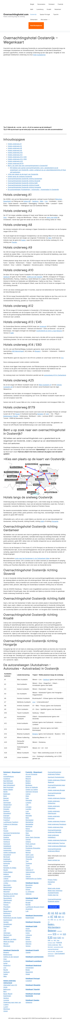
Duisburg (6, 811)
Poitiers (28, 850)
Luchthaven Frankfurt (10, 822)
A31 (60, 919)
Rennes (28, 852)
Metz (27, 818)
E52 (63, 938)
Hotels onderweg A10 (15, 152)
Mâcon (28, 813)
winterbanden (59, 951)
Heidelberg (7, 846)
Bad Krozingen (8, 787)
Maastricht (29, 972)
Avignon (28, 776)
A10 (63, 917)
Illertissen (6, 857)
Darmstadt (7, 802)
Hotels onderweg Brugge (56, 790)
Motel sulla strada (54, 888)
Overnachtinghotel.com (16, 14)
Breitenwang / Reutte (10, 416)
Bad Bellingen (8, 781)
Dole (27, 798)
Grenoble (29, 800)
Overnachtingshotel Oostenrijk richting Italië (23, 183)
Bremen (6, 798)
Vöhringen (6, 933)
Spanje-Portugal (45, 14)
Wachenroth (7, 935)
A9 (59, 916)
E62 (52, 940)
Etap (58, 940)
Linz (46, 201)
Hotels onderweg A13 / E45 (17, 157)
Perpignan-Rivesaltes (33, 848)
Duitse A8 (26, 201)
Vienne (28, 874)
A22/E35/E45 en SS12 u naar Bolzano (49, 331)
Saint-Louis (29, 855)
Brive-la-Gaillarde (32, 787)
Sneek (28, 974)
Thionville (29, 859)
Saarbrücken (7, 920)
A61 (63, 919)
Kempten (40, 414)
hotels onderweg (53, 945)
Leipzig (5, 878)
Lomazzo (29, 935)
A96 (49, 922)
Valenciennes (30, 872)
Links (49, 884)
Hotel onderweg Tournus (56, 843)
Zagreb (28, 952)
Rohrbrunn (7, 913)
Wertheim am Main (9, 939)
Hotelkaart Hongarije (33, 922)
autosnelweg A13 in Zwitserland (55, 375)
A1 (49, 913)
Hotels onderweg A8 (15, 148)
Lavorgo (6, 1000)
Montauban (29, 820)
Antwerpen (29, 900)
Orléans (28, 842)
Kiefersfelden (8, 872)
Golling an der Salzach (34, 277)
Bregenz (38, 351)
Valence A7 (29, 870)
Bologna (28, 931)
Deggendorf (7, 805)
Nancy (28, 828)
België (32, 4)
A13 (52, 919)
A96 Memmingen (18, 351)
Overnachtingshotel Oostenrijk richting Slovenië (24, 181)
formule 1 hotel (51, 942)
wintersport (51, 953)
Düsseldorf (7, 813)
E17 (58, 934)
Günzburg (6, 839)
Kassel (5, 865)
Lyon (27, 811)
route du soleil (51, 951)
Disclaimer (51, 882)
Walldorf (6, 937)
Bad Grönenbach (9, 785)
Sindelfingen (7, 924)
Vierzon (28, 876)
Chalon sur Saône (32, 789)
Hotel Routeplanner (36, 25)
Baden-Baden (8, 789)
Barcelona (29, 885)
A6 (48, 917)
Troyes (28, 868)
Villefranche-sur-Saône (33, 878)
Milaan (28, 937)
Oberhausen (7, 900)
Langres (28, 802)
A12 (62, 358)
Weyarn (6, 944)
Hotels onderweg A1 (15, 144)
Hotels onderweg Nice (55, 827)
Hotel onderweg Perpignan (57, 824)
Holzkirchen (7, 850)
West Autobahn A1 (45, 385)
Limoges (28, 807)
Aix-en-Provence (31, 774)
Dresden (6, 809)
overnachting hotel (58, 947)
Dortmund (6, 807)
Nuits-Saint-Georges (33, 837)
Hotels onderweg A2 (15, 146)
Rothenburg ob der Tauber (12, 918)
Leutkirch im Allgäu (9, 881)
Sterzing (28, 944)
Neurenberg (7, 898)
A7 (51, 916)
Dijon (27, 796)
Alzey (5, 774)
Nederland (58, 9)
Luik (27, 911)
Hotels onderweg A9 (15, 150)
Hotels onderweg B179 (15, 163)
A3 (56, 912)
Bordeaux (29, 785)
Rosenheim (7, 201)
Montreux (6, 1009)
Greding (6, 837)
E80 (55, 940)
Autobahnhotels (53, 893)
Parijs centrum (30, 844)
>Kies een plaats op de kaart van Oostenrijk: (23, 174)
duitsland (50, 934)
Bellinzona (6, 989)
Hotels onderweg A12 (15, 155)
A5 (63, 913)
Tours (27, 865)
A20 (57, 919)
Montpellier (29, 824)
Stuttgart (6, 926)
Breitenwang (7, 954)
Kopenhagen (30, 918)
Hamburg (6, 842)
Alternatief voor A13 (10, 985)
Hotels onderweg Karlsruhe (57, 840)
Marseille (29, 815)
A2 (52, 913)
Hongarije (55, 521)
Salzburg (35, 201)
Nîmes (28, 835)
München (59, 199)
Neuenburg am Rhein (10, 894)
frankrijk (59, 942)
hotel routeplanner (39, 55)
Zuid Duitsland (60, 953)
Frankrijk (60, 4)
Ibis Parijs (29, 846)
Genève (6, 998)
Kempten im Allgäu (9, 868)
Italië (31, 9)
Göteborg (29, 1002)
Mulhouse (29, 826)
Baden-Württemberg (54, 925)
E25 (64, 934)
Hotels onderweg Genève (56, 798)
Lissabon (29, 981)
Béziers (28, 781)
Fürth (5, 828)
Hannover (6, 844)
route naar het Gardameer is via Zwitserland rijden (32, 558)
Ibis (60, 945)
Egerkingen (7, 996)
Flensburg (6, 818)
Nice (27, 833)
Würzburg (6, 946)
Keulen (5, 870)
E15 (54, 934)
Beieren (52, 930)
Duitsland (51, 4)
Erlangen (6, 815)
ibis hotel (50, 947)
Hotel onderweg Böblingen (57, 846)
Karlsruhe (6, 863)
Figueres (29, 887)
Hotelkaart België (32, 898)
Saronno (28, 941)
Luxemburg (40, 9)
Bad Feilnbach (8, 783)
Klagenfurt (7, 965)
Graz (5, 217)
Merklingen (7, 889)
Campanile (59, 931)
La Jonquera (30, 891)
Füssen (17, 414)
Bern (5, 991)
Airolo (5, 987)
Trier (4, 928)
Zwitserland (33, 19)
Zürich (5, 1011)
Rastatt (5, 909)
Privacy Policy (52, 880)
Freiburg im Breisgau (10, 824)
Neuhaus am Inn (9, 896)
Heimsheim (7, 848)
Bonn (5, 796)
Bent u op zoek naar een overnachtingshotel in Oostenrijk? (28, 165)
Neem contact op (54, 860)
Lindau (5, 883)
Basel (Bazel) (7, 994)
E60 (49, 940)
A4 (60, 913)
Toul (27, 861)
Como (28, 933)
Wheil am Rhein (8, 941)
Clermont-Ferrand (32, 792)
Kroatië (49, 9)
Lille (27, 805)
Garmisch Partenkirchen (11, 833)
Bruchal (6, 800)
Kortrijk (28, 904)
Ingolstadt (6, 859)
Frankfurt (6, 820)
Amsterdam (30, 968)
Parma (28, 939)
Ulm (47, 414)
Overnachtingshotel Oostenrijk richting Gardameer (25, 178)
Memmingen (7, 887)
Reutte (5, 970)
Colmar (28, 794)
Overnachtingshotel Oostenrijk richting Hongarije (24, 187)
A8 (55, 916)
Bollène (28, 783)
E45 (59, 937)
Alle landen (44, 19)
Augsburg (6, 778)
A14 (55, 919)
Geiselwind (7, 835)
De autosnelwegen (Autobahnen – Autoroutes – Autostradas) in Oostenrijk (33, 189)
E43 (55, 938)
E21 (61, 934)
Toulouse (29, 863)
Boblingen (6, 794)
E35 (50, 937)
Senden (6, 922)
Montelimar (29, 822)
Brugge (28, 902)
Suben (23, 240)
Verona (28, 946)
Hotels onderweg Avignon (56, 821)
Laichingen (7, 876)
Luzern (5, 1007)
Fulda (5, 826)
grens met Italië (52, 217)
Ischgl (5, 963)
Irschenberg (7, 861)
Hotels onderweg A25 (15, 161)
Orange (28, 839)
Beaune (28, 778)
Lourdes (28, 809)
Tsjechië (55, 14)
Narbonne (29, 831)
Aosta (28, 928)
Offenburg (6, 902)
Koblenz (6, 874)
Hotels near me (53, 895)
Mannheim (7, 885)
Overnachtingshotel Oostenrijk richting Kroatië (23, 185)
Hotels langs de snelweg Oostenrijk (20, 176)
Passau (14, 242)
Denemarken (41, 4)
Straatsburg (30, 857)
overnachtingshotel (53, 949)
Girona (28, 889)
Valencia (28, 894)
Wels (41, 201)
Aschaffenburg (8, 776)
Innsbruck (43, 326)
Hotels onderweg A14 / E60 (17, 159)
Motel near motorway (55, 890)
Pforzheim (6, 907)
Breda (28, 970)
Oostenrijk (33, 14)
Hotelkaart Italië (31, 926)
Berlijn (5, 792)
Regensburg (7, 911)
